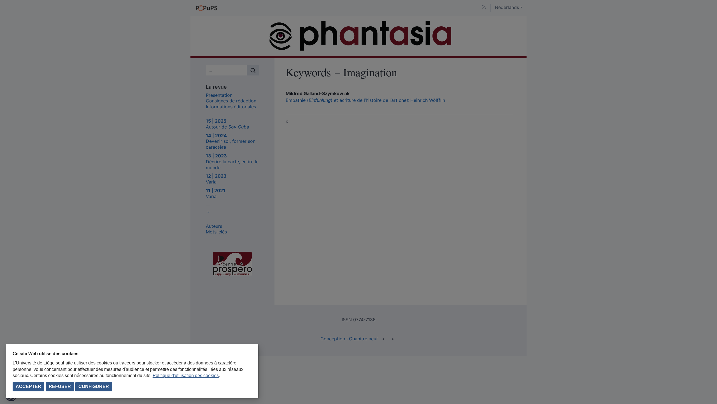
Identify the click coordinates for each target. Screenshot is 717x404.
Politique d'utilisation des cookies (186, 375)
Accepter (28, 386)
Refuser (60, 386)
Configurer (93, 386)
